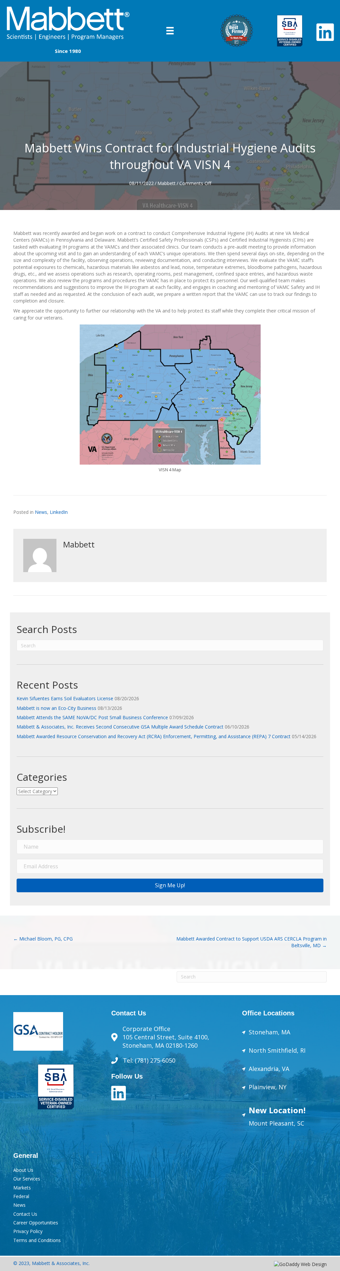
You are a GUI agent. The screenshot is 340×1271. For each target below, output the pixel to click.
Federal (21, 1196)
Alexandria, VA (269, 1069)
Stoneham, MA (269, 1032)
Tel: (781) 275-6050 (150, 1060)
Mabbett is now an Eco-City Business (56, 708)
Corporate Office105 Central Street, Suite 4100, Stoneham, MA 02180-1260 (166, 1037)
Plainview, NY (268, 1087)
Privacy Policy (27, 1231)
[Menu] (170, 30)
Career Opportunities (35, 1222)
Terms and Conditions (37, 1240)
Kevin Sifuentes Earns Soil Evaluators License (65, 698)
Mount (258, 1123)
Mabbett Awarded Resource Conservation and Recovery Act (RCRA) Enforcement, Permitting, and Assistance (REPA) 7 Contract (154, 736)
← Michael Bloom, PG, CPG (43, 939)
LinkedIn (59, 512)
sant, (288, 1123)
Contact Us (25, 1214)
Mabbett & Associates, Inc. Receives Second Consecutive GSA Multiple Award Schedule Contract (120, 727)
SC (300, 1123)
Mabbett (166, 183)
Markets (22, 1187)
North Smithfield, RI (277, 1050)
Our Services (26, 1178)
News (41, 512)
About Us (23, 1170)
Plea (274, 1123)
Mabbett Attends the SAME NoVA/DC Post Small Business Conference (92, 717)
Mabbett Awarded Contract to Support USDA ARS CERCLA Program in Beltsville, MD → (251, 942)
